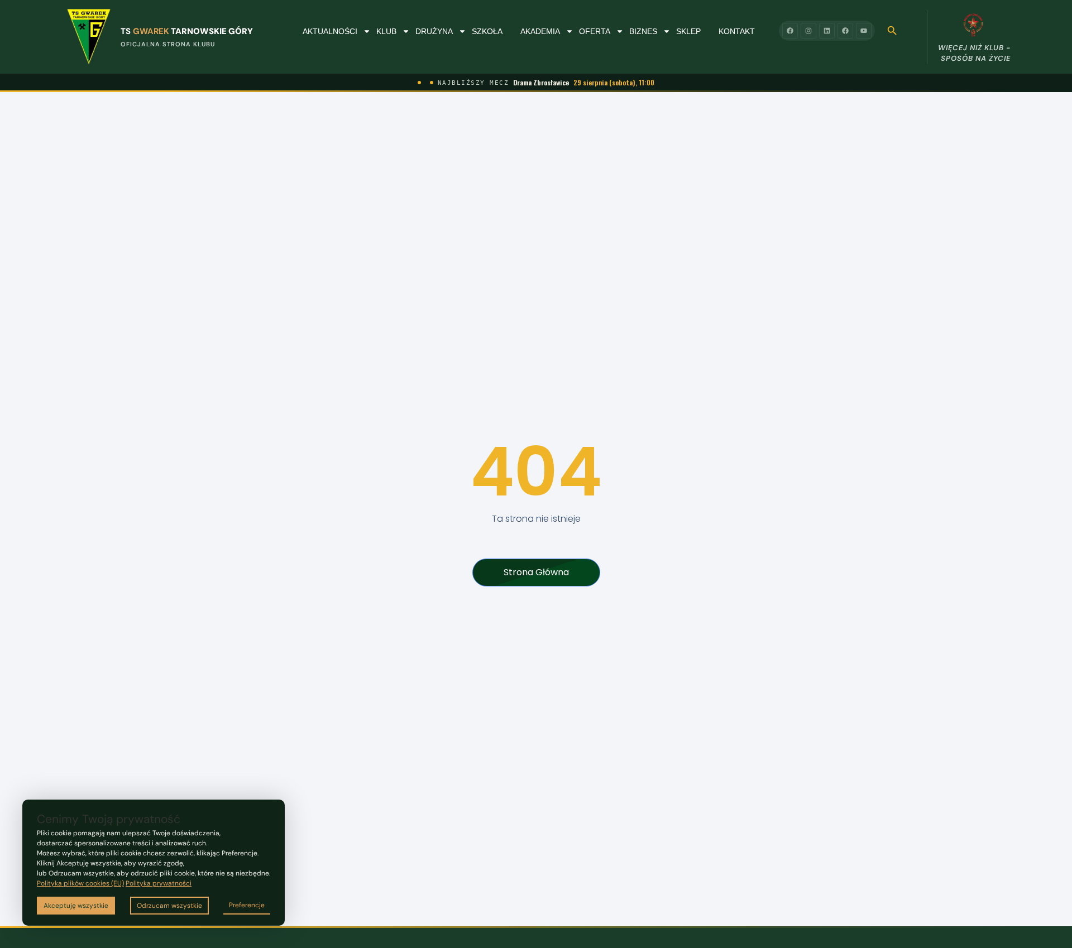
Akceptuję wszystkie (76, 905)
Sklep (688, 31)
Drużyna (434, 31)
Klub (386, 31)
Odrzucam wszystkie (169, 905)
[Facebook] (790, 31)
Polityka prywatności (159, 883)
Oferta (594, 31)
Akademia (540, 31)
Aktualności (330, 31)
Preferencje (247, 905)
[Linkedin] (827, 31)
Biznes (643, 31)
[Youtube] (864, 31)
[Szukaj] (892, 30)
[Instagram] (808, 31)
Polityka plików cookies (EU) (80, 883)
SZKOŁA (487, 31)
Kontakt (737, 31)
